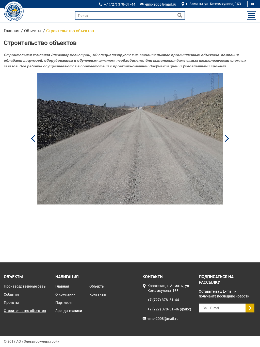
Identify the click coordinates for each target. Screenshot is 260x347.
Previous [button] (33, 138)
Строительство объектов (25, 310)
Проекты (11, 302)
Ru (252, 4)
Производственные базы (25, 286)
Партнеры (63, 302)
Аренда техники (68, 310)
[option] (132, 138)
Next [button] (227, 138)
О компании (65, 294)
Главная (11, 31)
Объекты (32, 31)
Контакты (97, 294)
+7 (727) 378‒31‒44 (119, 4)
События (11, 294)
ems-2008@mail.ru (160, 4)
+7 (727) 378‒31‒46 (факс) (169, 309)
